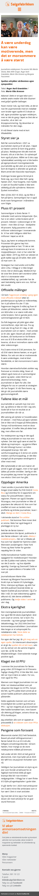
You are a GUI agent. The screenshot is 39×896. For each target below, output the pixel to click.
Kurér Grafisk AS (23, 894)
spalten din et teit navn (22, 645)
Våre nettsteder (9, 859)
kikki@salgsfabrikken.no (13, 880)
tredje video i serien (24, 599)
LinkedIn (17, 885)
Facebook (17, 882)
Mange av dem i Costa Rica (18, 513)
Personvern (7, 862)
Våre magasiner (9, 857)
